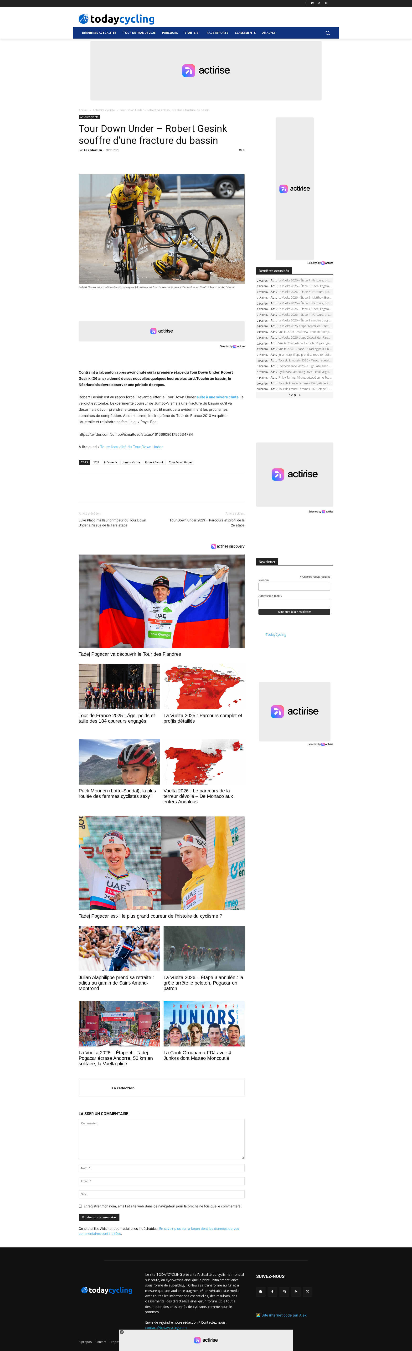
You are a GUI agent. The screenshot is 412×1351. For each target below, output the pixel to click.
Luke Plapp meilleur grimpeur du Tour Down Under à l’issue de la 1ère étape (112, 522)
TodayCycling (276, 634)
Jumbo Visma (131, 462)
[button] (327, 33)
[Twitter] (326, 3)
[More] (139, 160)
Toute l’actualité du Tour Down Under (131, 447)
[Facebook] (306, 3)
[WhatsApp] (116, 160)
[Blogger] (260, 1291)
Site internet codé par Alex (284, 1315)
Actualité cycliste (104, 110)
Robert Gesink (154, 462)
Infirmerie (110, 462)
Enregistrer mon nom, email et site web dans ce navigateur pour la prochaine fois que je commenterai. (163, 1206)
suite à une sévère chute (218, 397)
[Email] (127, 160)
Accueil (83, 110)
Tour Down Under (180, 462)
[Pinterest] (105, 160)
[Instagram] (312, 3)
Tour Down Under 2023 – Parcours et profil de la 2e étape (207, 522)
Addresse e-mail (270, 596)
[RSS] (319, 3)
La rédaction (93, 150)
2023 (96, 462)
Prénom (263, 580)
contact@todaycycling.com (166, 1327)
